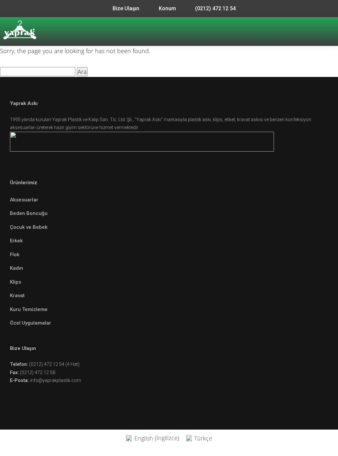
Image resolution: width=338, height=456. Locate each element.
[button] (329, 31)
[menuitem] (152, 438)
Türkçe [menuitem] (203, 438)
